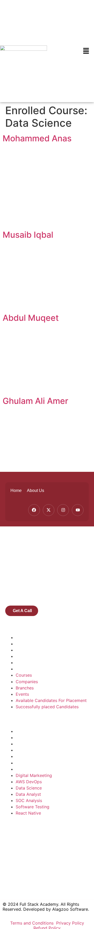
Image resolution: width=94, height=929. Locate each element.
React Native (28, 769)
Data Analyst (28, 750)
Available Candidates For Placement (51, 662)
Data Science (29, 743)
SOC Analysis (29, 756)
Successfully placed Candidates (47, 668)
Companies (27, 643)
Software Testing (32, 762)
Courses (24, 637)
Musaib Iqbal (28, 235)
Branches (25, 650)
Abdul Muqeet (31, 318)
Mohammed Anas (37, 138)
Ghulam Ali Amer (35, 401)
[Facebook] (34, 510)
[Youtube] (78, 510)
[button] (86, 51)
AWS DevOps (29, 737)
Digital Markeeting (34, 731)
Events (22, 656)
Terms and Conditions (32, 923)
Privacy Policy (70, 923)
